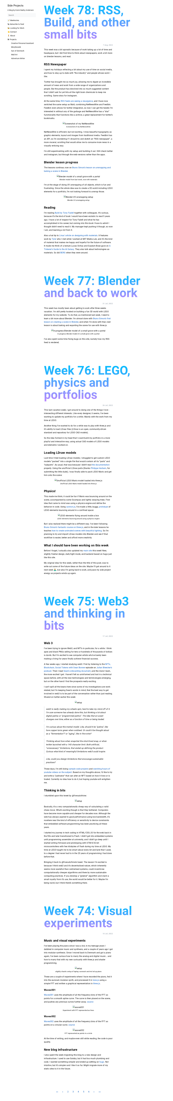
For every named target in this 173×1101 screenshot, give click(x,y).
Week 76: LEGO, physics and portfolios (87, 382)
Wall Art (14, 55)
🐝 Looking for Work (15, 28)
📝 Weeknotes (13, 20)
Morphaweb (16, 47)
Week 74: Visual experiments (88, 917)
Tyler (54, 239)
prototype (103, 506)
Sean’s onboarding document (77, 671)
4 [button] (78, 1092)
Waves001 (49, 995)
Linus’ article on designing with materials (78, 235)
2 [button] (68, 1092)
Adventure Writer (18, 58)
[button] (57, 1091)
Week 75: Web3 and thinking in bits (86, 613)
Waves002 (49, 1021)
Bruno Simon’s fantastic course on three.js (63, 527)
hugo (101, 1062)
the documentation (101, 465)
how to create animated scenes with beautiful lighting (77, 530)
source (90, 1001)
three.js (96, 983)
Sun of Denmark (17, 51)
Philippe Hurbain (98, 468)
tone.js (96, 980)
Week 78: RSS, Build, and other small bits (87, 22)
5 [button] (83, 1092)
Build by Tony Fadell (64, 213)
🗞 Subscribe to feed (15, 24)
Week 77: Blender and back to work (92, 287)
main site (87, 550)
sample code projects (79, 769)
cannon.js (70, 506)
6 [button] (88, 1092)
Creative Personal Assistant (22, 43)
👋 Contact (12, 32)
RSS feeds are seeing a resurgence (77, 101)
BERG (62, 252)
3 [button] (73, 1092)
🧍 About (11, 36)
